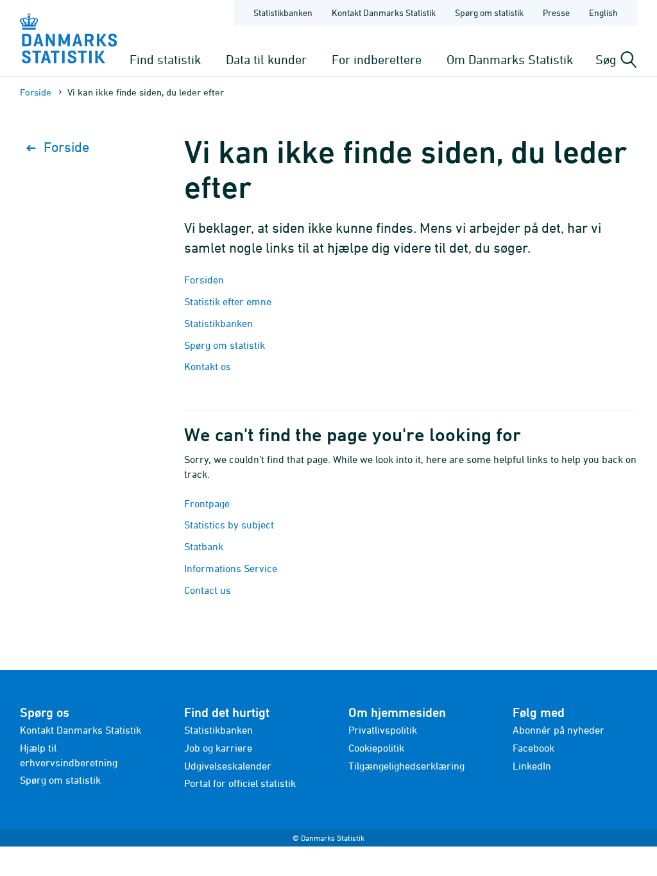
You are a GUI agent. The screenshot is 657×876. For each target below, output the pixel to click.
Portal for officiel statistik (240, 783)
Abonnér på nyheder (558, 730)
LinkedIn (532, 765)
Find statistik (165, 59)
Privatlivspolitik (382, 730)
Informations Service (230, 568)
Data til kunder (266, 59)
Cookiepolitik (376, 748)
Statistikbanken (282, 12)
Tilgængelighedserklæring (406, 765)
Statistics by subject (229, 524)
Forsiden (204, 279)
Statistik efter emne (227, 301)
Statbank (203, 546)
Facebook (533, 748)
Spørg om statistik (489, 12)
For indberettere (377, 59)
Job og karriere (218, 748)
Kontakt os (207, 366)
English (603, 12)
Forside (35, 92)
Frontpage (207, 503)
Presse (556, 12)
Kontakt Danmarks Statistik (384, 12)
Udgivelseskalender (227, 765)
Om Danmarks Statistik (510, 59)
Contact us (207, 590)
